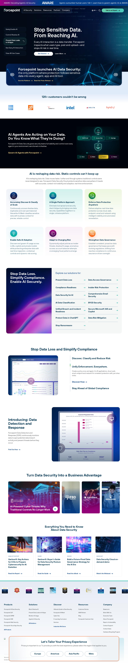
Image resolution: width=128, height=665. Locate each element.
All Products (7, 630)
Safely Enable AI (12, 29)
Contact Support (108, 625)
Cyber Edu (57, 616)
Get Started (42, 54)
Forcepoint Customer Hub (85, 619)
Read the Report (24, 80)
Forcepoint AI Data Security (12, 609)
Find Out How (13, 450)
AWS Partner (82, 612)
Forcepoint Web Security (11, 622)
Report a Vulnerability (109, 622)
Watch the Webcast (103, 574)
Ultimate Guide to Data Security (63, 609)
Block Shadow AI (33, 609)
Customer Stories (83, 609)
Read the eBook (72, 574)
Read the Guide (43, 574)
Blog (79, 616)
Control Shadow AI (12, 35)
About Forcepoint (108, 619)
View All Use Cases (13, 53)
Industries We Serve (60, 626)
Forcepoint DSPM (9, 616)
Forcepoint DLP (8, 612)
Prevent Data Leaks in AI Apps (14, 41)
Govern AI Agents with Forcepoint (23, 153)
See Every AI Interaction (14, 48)
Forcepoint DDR (8, 619)
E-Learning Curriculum (60, 619)
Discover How (78, 390)
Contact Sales (107, 629)
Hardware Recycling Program (111, 632)
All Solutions (32, 623)
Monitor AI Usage (34, 616)
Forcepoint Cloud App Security (13, 625)
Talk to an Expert (111, 10)
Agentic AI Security (34, 619)
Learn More (59, 54)
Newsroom (106, 609)
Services (56, 622)
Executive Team (107, 616)
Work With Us (107, 612)
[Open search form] (100, 10)
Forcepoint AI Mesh (59, 612)
